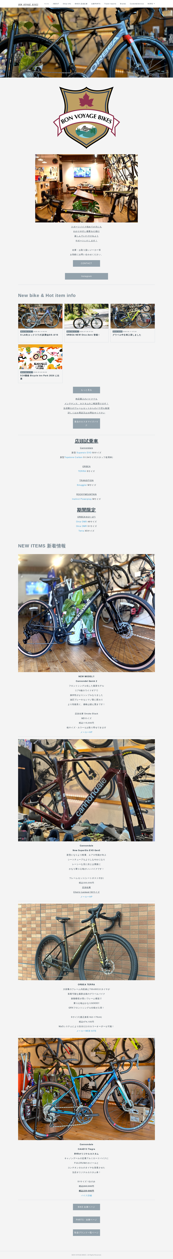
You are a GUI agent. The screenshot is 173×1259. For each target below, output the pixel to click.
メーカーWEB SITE (86, 1030)
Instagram (86, 276)
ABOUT (56, 4)
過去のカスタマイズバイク (86, 423)
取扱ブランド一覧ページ (86, 1233)
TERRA (82, 471)
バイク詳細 (86, 1195)
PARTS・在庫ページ (86, 1220)
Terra (81, 530)
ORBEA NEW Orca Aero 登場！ (83, 334)
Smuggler (82, 484)
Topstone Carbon (73, 457)
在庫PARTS (96, 4)
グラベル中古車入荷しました (127, 334)
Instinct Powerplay (82, 498)
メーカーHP (86, 732)
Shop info (67, 4)
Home (46, 4)
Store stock (117, 332)
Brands (123, 4)
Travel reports (110, 4)
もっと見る (86, 390)
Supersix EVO (84, 452)
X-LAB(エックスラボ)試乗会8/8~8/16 (39, 334)
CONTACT (86, 263)
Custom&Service (137, 4)
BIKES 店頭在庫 (81, 4)
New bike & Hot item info (26, 332)
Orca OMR (81, 526)
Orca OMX (81, 521)
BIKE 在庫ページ (86, 1207)
